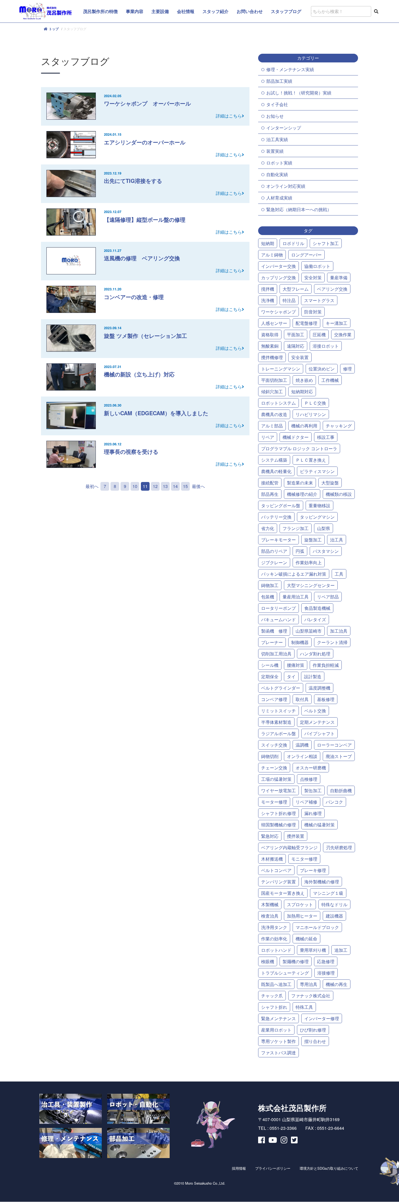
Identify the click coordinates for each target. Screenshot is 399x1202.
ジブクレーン (274, 562)
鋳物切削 (269, 756)
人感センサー (274, 323)
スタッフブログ (286, 11)
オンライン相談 (302, 756)
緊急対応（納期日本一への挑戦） (298, 209)
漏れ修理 (313, 813)
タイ (291, 676)
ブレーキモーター (278, 540)
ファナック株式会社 (310, 995)
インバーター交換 (278, 266)
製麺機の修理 (296, 961)
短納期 (267, 243)
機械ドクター (296, 437)
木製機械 (269, 904)
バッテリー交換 (276, 517)
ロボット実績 (279, 163)
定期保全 (269, 676)
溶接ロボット (326, 346)
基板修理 (325, 699)
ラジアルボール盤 (278, 733)
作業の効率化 (274, 938)
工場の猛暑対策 (276, 779)
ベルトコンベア (276, 870)
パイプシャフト (319, 733)
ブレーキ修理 (313, 870)
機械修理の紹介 (302, 494)
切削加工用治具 (276, 654)
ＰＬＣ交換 (315, 403)
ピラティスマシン (317, 471)
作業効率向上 (309, 562)
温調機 (302, 745)
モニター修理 (304, 859)
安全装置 (300, 357)
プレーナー (272, 642)
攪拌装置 (295, 836)
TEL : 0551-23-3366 (277, 1128)
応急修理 (325, 961)
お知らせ (275, 116)
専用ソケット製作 (278, 1041)
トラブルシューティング (285, 973)
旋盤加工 (313, 540)
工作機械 (330, 380)
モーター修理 (274, 802)
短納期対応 (302, 391)
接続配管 (269, 483)
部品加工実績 (279, 81)
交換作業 (343, 334)
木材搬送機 (272, 859)
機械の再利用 (304, 426)
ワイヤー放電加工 (278, 790)
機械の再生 (336, 984)
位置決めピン (322, 369)
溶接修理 (326, 973)
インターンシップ (283, 128)
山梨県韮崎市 (309, 631)
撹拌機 (267, 289)
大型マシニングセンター (311, 585)
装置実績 (275, 151)
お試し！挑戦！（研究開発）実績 (298, 93)
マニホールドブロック (317, 927)
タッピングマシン (317, 517)
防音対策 (313, 312)
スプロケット (300, 904)
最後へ (198, 486)
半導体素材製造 (276, 722)
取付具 (302, 699)
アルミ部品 (272, 426)
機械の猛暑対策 (319, 825)
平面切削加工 (274, 380)
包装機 (267, 597)
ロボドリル (293, 243)
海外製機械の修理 (321, 881)
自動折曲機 (341, 790)
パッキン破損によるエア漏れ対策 (293, 574)
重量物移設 (319, 505)
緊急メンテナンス (278, 1018)
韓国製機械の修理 (278, 825)
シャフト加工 (326, 243)
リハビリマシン (311, 414)
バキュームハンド (278, 619)
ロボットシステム (278, 403)
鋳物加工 (269, 585)
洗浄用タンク (274, 927)
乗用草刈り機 (313, 950)
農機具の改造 (274, 414)
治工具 (336, 540)
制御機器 (300, 642)
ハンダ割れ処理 (315, 654)
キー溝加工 (336, 323)
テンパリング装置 (278, 881)
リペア (267, 437)
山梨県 (323, 528)
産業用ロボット (276, 1030)
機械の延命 (306, 938)
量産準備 (338, 277)
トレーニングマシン (280, 369)
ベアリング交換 (332, 289)
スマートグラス (319, 300)
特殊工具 (304, 1007)
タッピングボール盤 (280, 505)
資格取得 (269, 334)
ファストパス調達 (278, 1052)
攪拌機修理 (272, 357)
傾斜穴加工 (272, 391)
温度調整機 (319, 688)
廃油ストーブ (339, 756)
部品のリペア (274, 551)
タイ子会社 (277, 104)
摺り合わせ (315, 1041)
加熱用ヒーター (302, 916)
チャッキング (339, 426)
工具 (339, 574)
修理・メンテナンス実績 (290, 69)
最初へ (92, 486)
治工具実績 (277, 139)
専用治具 (308, 984)
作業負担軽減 (326, 665)
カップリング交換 (278, 277)
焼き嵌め (304, 380)
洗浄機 (267, 300)
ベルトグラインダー (280, 688)
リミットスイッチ (278, 711)
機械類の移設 (339, 494)
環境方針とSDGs (329, 1168)
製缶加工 (313, 790)
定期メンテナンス (317, 722)
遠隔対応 (295, 346)
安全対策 (313, 277)
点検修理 (308, 779)
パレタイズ (315, 619)
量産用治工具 (296, 597)
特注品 (289, 300)
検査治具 (269, 916)
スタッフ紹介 (215, 11)
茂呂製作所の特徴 (100, 11)
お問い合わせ (250, 11)
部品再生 (269, 494)
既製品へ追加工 (276, 984)
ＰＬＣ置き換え (311, 460)
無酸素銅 (269, 346)
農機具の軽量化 (276, 471)
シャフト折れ (274, 1007)
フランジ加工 (296, 528)
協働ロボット (317, 266)
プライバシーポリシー (272, 1168)
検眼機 (267, 961)
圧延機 (319, 334)
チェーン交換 (274, 768)
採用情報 (239, 1168)
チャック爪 (272, 995)
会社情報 (185, 11)
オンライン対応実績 (285, 186)
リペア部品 (328, 597)
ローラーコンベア (334, 745)
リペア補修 (306, 802)
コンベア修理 (274, 699)
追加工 (340, 950)
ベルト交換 (315, 711)
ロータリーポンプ (278, 608)
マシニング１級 (328, 893)
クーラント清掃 (332, 642)
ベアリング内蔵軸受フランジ (289, 847)
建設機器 (334, 916)
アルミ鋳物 (272, 255)
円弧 (300, 551)
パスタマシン (326, 551)
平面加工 (295, 334)
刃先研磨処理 (339, 847)
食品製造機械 (317, 608)
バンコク (334, 802)
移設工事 (325, 437)
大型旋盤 (330, 483)
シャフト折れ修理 (278, 813)
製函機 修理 (274, 631)
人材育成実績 (279, 198)
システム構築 (274, 460)
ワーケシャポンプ (278, 312)
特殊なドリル (334, 904)
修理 (347, 369)
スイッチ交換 (274, 745)
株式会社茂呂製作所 (292, 1107)
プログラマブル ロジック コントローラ (299, 448)
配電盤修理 (306, 323)
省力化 (267, 528)
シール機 (269, 665)
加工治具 (338, 631)
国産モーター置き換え (283, 893)
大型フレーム (296, 289)
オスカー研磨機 (311, 768)
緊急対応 (269, 836)
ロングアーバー (306, 255)
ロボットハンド (276, 950)
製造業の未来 (300, 483)
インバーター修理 (321, 1018)
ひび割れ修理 (313, 1030)
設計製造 (312, 676)
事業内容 (134, 11)
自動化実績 (277, 174)
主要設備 (160, 11)
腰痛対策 (295, 665)
